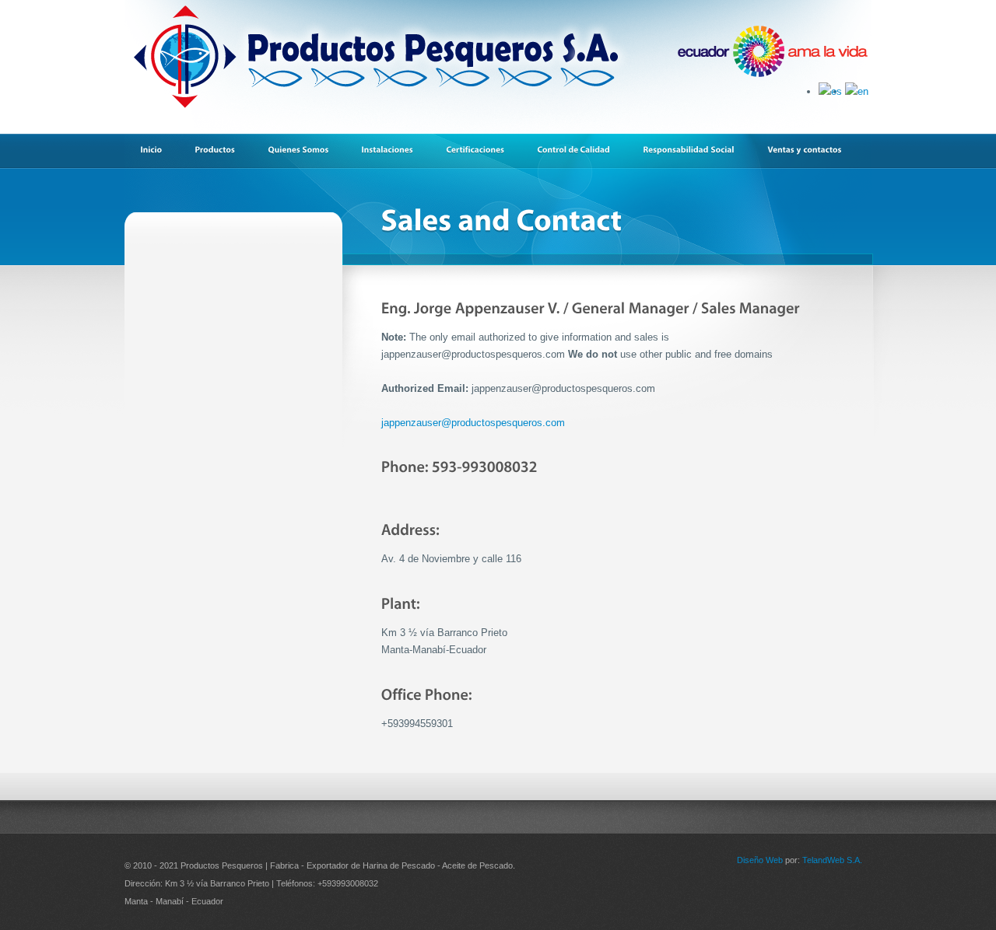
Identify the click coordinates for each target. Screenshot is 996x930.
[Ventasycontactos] (812, 150)
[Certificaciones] (483, 150)
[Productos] (223, 150)
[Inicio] (158, 150)
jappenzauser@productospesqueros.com (473, 422)
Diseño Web (760, 860)
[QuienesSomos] (306, 150)
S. (850, 860)
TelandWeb (823, 860)
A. (858, 860)
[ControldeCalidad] (581, 150)
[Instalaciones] (395, 150)
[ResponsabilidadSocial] (696, 150)
